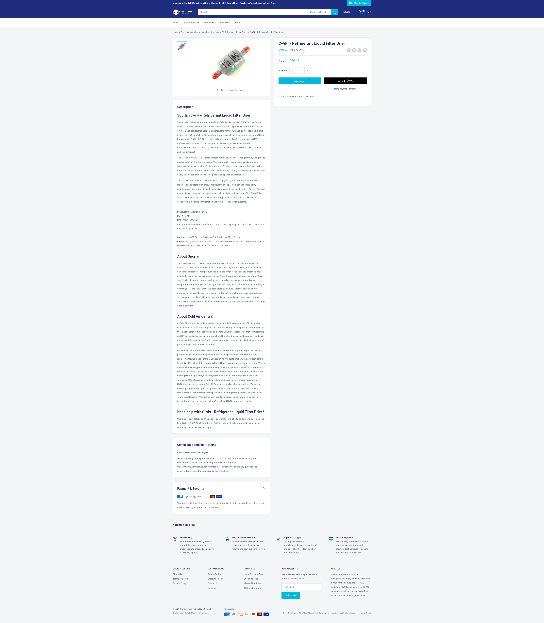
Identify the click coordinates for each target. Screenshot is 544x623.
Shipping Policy (215, 578)
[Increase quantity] (308, 70)
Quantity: (283, 70)
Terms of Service (181, 578)
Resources (224, 22)
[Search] (334, 12)
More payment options (345, 88)
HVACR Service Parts (210, 32)
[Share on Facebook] (349, 50)
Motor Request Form (254, 574)
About (238, 22)
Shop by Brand (251, 578)
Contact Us (213, 583)
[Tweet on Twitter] (359, 50)
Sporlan (283, 50)
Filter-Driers (241, 32)
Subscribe (291, 595)
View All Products (252, 583)
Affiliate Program (252, 587)
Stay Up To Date (361, 3)
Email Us (212, 587)
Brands (207, 22)
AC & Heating (227, 32)
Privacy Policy (179, 583)
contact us (222, 470)
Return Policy (214, 574)
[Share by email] (365, 50)
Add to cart (299, 80)
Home (176, 22)
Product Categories (189, 32)
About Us (177, 574)
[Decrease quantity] (293, 70)
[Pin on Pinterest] (354, 50)
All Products (190, 22)
